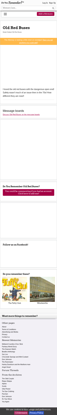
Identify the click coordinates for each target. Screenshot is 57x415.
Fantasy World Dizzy (9, 347)
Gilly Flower (6, 389)
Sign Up (52, 3)
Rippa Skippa (7, 381)
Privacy (4, 334)
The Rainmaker (7, 362)
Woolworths (42, 303)
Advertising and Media (10, 332)
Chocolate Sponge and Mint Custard (15, 357)
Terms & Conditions (9, 329)
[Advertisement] (28, 66)
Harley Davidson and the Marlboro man (16, 364)
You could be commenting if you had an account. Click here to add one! (28, 192)
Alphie (4, 384)
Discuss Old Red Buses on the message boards (21, 115)
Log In (45, 3)
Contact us (6, 337)
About (4, 327)
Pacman (5, 394)
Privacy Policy (36, 413)
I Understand (21, 413)
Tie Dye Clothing (8, 391)
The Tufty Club (14, 303)
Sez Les (5, 354)
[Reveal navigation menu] (5, 14)
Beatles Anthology (8, 352)
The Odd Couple (8, 379)
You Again (5, 402)
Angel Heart (6, 367)
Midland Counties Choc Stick (12, 344)
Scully (4, 386)
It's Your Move (7, 399)
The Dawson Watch (9, 349)
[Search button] (53, 8)
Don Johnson (7, 359)
